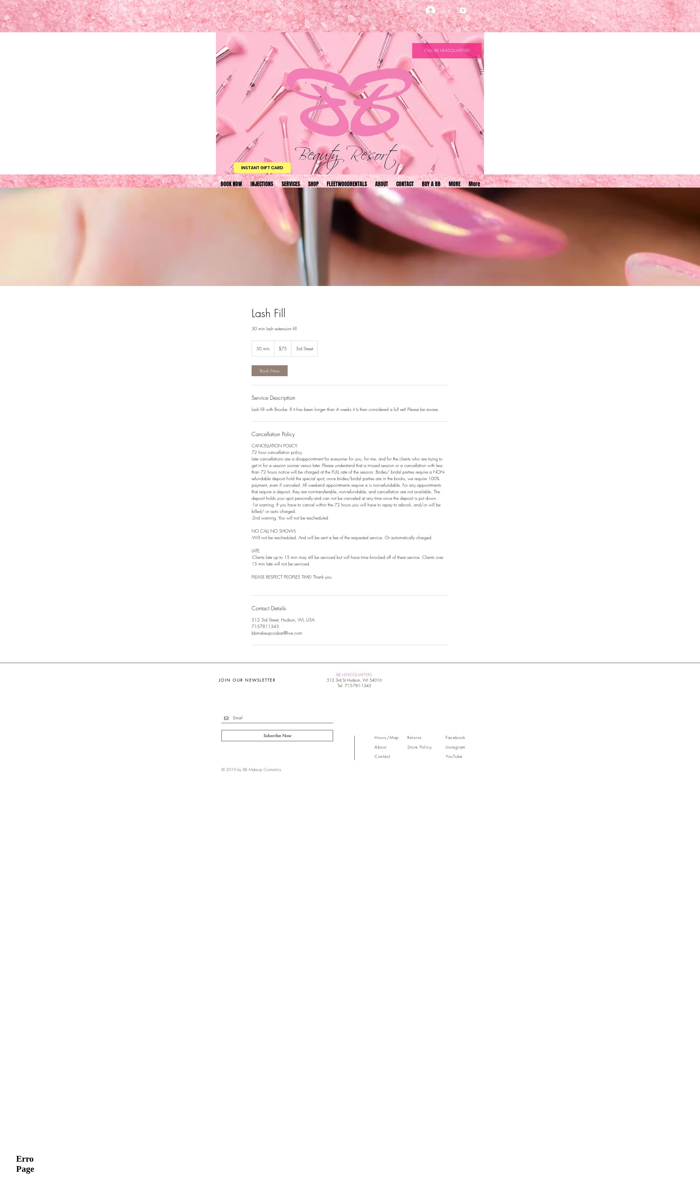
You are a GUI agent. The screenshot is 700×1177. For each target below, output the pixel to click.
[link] (270, 370)
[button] (462, 9)
